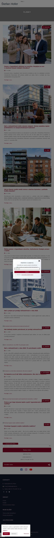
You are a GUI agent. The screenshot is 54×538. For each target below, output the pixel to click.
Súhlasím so (19, 274)
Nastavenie (26, 533)
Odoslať (27, 272)
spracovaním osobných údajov (27, 274)
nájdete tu (5, 530)
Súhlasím (6, 533)
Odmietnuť (14, 533)
